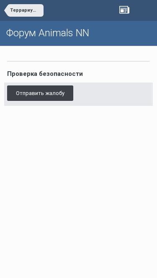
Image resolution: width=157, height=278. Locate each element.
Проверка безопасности (45, 74)
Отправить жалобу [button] (40, 93)
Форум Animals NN (47, 33)
